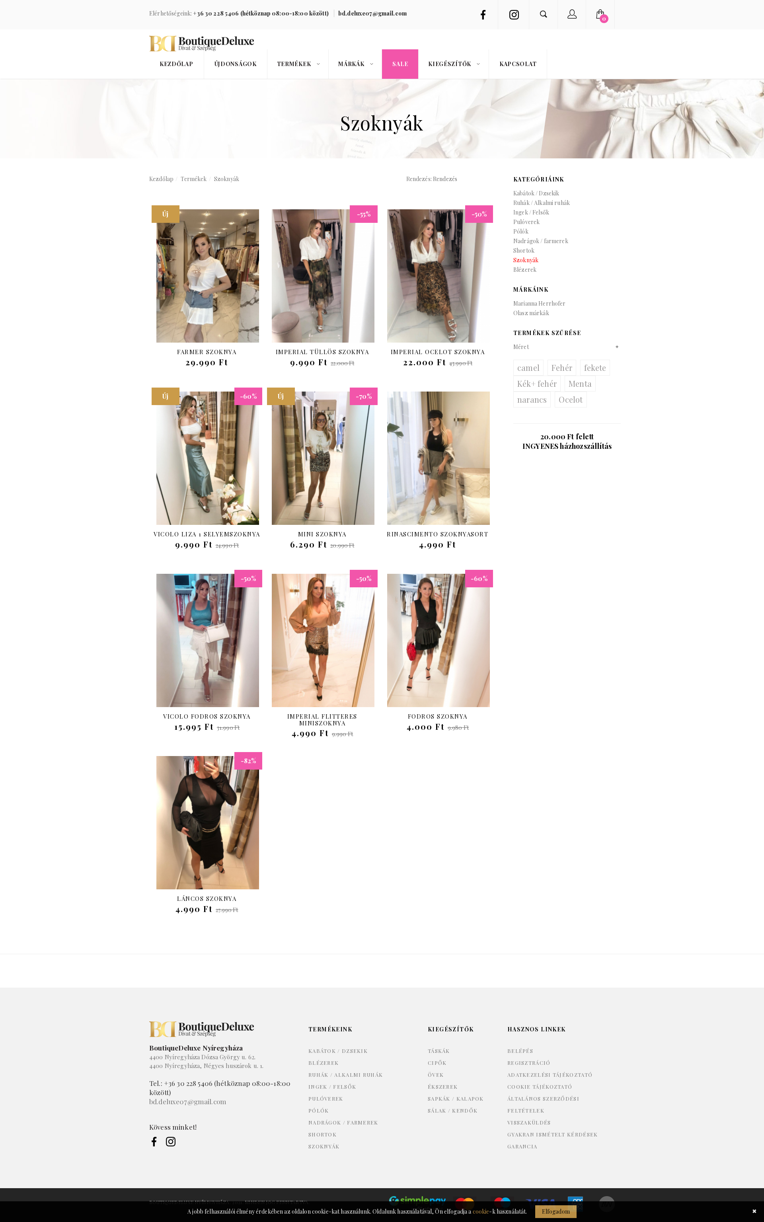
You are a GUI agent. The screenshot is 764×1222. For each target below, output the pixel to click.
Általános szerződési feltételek (543, 1104)
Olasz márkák (531, 313)
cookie (481, 1211)
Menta (580, 383)
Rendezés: (419, 179)
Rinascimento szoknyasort (437, 534)
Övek (436, 1074)
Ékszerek (443, 1086)
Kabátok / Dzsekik (536, 193)
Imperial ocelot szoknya (438, 352)
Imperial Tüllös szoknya (322, 352)
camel (528, 367)
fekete (595, 367)
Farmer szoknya (206, 352)
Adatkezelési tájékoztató (549, 1074)
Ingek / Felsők (531, 212)
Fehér (562, 367)
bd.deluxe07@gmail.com (187, 1101)
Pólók (520, 231)
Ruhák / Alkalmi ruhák (541, 203)
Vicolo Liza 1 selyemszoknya (207, 534)
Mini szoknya (322, 534)
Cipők (437, 1062)
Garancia (522, 1146)
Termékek (194, 179)
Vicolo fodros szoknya (207, 716)
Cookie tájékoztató (539, 1086)
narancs (532, 399)
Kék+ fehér (537, 383)
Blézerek (524, 269)
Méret (521, 347)
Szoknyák (226, 179)
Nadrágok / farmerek (540, 241)
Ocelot (571, 399)
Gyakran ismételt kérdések (552, 1134)
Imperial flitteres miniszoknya (322, 719)
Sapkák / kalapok (456, 1098)
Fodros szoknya (438, 716)
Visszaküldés (529, 1122)
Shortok (523, 250)
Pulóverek (526, 222)
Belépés (520, 1050)
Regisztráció (529, 1062)
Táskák (439, 1050)
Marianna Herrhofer (539, 303)
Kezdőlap (161, 179)
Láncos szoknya (206, 898)
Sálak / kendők (452, 1110)
